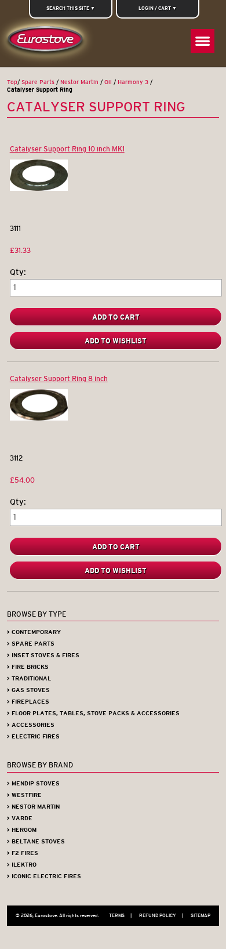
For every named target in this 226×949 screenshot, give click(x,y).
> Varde (19, 818)
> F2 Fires (22, 853)
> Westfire (24, 795)
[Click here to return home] (47, 42)
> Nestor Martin (33, 806)
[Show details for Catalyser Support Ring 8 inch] (39, 418)
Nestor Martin (79, 82)
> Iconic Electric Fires (44, 876)
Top (12, 82)
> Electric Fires (33, 736)
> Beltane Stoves (36, 841)
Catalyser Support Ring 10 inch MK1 (67, 149)
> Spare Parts (30, 643)
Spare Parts (37, 82)
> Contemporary (34, 632)
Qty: (18, 272)
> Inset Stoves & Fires (43, 655)
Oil (108, 82)
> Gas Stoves (28, 690)
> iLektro (22, 864)
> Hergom (22, 830)
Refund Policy (161, 915)
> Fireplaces (28, 701)
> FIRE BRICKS (28, 667)
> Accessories (30, 725)
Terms (120, 915)
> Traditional (29, 678)
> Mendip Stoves (33, 783)
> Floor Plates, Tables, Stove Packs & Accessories (93, 713)
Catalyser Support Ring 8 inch (59, 378)
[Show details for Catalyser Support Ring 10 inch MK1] (39, 188)
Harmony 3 (133, 82)
